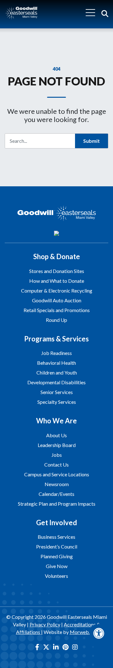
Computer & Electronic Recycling (56, 290)
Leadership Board (57, 445)
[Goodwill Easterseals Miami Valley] (21, 12)
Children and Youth (56, 372)
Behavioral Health (56, 363)
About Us (56, 435)
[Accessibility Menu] (98, 633)
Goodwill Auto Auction (56, 300)
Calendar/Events (56, 494)
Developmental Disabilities (56, 382)
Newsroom (57, 484)
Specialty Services (56, 402)
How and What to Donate (56, 281)
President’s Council (56, 546)
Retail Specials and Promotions (57, 310)
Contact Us (56, 465)
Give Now (56, 566)
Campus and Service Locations (56, 474)
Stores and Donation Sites (56, 271)
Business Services (56, 537)
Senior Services (56, 392)
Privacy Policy (45, 624)
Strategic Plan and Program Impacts (56, 504)
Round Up (56, 320)
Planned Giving (56, 556)
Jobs (56, 455)
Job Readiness (56, 353)
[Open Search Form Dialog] (104, 13)
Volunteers (56, 576)
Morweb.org (83, 632)
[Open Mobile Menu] (90, 12)
